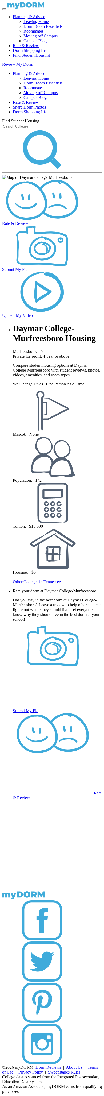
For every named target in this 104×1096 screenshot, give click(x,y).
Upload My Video (17, 315)
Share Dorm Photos (29, 107)
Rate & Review (26, 45)
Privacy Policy (30, 1072)
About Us (74, 1067)
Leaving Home (36, 21)
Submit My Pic (14, 269)
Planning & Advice (29, 16)
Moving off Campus (40, 36)
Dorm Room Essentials (42, 26)
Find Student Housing (31, 55)
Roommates (33, 31)
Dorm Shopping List (30, 50)
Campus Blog (35, 40)
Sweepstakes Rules (64, 1072)
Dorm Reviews (48, 1067)
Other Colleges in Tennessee (37, 582)
